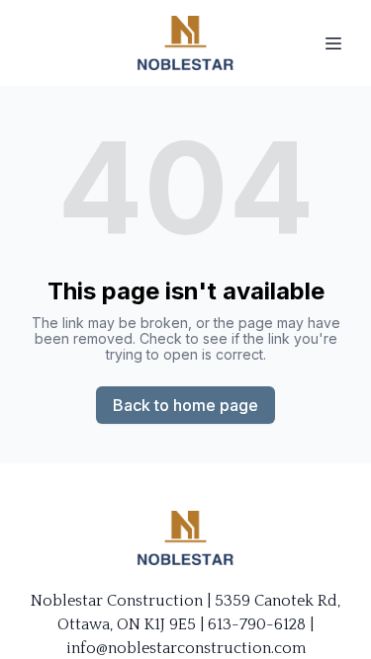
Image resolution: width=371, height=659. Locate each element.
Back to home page (185, 405)
